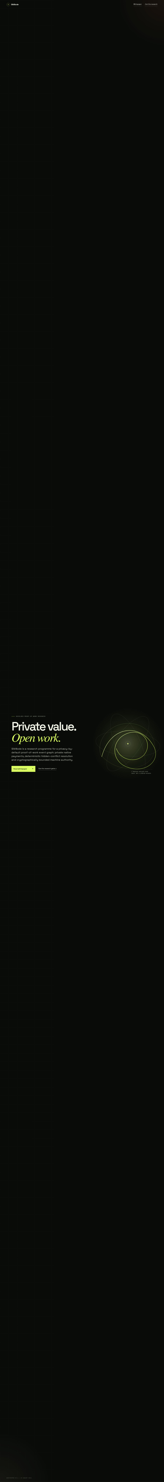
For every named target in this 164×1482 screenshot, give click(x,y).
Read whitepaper (23, 769)
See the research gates (47, 768)
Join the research (151, 4)
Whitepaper (138, 4)
